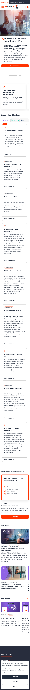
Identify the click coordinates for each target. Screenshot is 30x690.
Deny (15, 686)
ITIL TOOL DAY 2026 (8, 619)
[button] (9, 75)
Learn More (15, 517)
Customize (15, 681)
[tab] (5, 120)
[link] (26, 115)
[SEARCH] (22, 7)
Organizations (14, 2)
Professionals (4, 2)
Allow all (15, 676)
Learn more (15, 61)
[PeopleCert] (11, 7)
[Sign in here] (27, 6)
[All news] (28, 525)
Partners (21, 2)
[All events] (28, 599)
